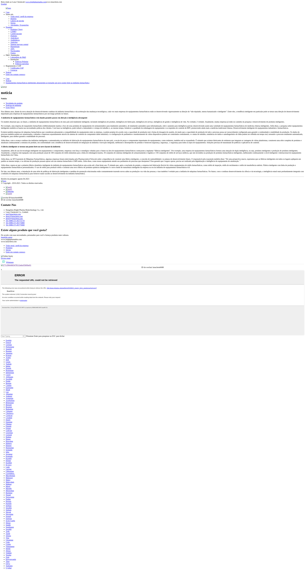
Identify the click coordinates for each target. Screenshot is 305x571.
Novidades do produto (14, 103)
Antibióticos (15, 40)
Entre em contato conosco (15, 74)
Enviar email (5, 258)
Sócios (12, 23)
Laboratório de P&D (18, 57)
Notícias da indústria (13, 105)
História (13, 19)
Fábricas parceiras (22, 64)
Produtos (9, 27)
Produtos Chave (16, 29)
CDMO (13, 32)
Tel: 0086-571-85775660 (15, 225)
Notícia (8, 72)
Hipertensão (15, 47)
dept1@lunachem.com (14, 216)
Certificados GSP (17, 68)
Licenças (13, 70)
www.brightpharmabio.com (35, 2)
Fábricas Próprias (21, 62)
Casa (7, 12)
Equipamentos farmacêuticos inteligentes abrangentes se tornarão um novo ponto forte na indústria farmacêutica (47, 83)
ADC (12, 49)
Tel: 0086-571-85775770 (15, 221)
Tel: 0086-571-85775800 (15, 223)
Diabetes (13, 36)
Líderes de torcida (17, 21)
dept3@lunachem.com (14, 219)
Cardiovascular (16, 34)
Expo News (10, 107)
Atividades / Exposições (19, 25)
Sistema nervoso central (19, 44)
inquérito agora (6, 237)
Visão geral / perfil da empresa (21, 17)
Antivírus (14, 42)
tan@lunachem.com (13, 214)
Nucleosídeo (15, 51)
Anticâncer (14, 38)
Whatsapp (10, 262)
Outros (13, 53)
